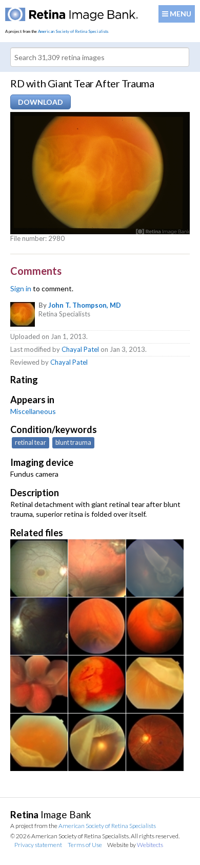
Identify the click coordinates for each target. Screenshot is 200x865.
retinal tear (30, 442)
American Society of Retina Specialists (73, 31)
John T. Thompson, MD (84, 305)
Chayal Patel (80, 349)
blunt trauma (73, 442)
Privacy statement (38, 845)
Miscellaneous (33, 411)
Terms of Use (85, 845)
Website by (135, 845)
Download (40, 102)
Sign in (20, 288)
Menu (179, 13)
